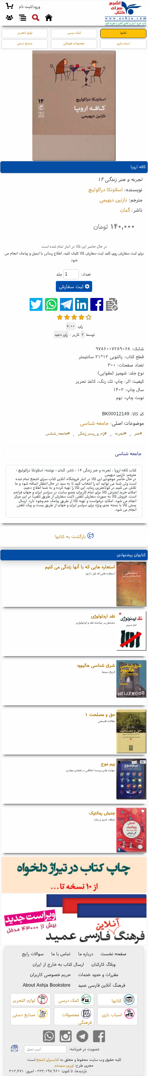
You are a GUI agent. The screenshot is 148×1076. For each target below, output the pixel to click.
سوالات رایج (33, 953)
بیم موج (108, 763)
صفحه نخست (113, 953)
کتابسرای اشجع (47, 1059)
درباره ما (85, 953)
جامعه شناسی (94, 423)
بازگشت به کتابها (71, 536)
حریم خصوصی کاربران (50, 974)
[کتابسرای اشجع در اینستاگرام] (65, 1037)
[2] (67, 317)
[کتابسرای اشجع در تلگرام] (82, 1037)
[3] (74, 317)
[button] (29, 7)
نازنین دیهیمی (113, 199)
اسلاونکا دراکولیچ (105, 189)
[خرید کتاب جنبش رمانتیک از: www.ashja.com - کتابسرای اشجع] (131, 830)
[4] (81, 317)
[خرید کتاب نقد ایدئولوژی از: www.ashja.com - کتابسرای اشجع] (131, 633)
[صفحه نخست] (48, 18)
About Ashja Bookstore (47, 985)
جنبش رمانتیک (102, 812)
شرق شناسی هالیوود (96, 665)
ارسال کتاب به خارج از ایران (58, 964)
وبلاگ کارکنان (103, 964)
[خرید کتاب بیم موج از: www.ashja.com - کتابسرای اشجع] (131, 781)
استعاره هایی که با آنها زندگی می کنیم (80, 566)
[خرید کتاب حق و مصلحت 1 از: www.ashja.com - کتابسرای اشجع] (131, 732)
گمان (125, 210)
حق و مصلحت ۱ (100, 714)
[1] (60, 317)
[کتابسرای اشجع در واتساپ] (49, 1037)
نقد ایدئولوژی (103, 616)
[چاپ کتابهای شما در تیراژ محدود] (74, 875)
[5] (88, 317)
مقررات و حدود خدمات (98, 974)
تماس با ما (61, 953)
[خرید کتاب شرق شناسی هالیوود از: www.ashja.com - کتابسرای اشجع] (131, 682)
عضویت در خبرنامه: (84, 1049)
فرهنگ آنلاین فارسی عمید (101, 985)
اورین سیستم (64, 1065)
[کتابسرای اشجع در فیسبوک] (99, 1037)
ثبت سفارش (72, 286)
